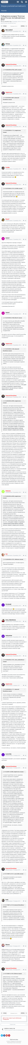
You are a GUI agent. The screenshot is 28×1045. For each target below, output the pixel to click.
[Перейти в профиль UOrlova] (3, 44)
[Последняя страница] (26, 26)
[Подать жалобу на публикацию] (23, 31)
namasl (7, 238)
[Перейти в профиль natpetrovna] (3, 93)
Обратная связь (14, 1039)
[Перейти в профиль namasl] (3, 238)
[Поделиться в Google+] (7, 1035)
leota (7, 899)
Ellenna (8, 944)
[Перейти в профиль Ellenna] (3, 945)
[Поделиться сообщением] (25, 31)
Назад (4, 1013)
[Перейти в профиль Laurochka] (3, 754)
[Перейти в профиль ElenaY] (3, 219)
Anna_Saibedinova (11, 620)
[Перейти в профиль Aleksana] (3, 491)
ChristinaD (8, 604)
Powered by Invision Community (14, 1042)
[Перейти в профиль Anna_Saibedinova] (3, 620)
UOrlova (8, 44)
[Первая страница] (1, 26)
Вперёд (22, 1013)
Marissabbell (9, 30)
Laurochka (8, 754)
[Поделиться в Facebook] (4, 1035)
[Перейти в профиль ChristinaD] (3, 604)
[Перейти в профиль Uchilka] (3, 168)
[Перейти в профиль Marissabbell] (3, 30)
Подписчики (12, 1024)
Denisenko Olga (8, 21)
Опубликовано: (13, 31)
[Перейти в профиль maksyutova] (3, 636)
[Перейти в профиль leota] (3, 900)
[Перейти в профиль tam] (3, 554)
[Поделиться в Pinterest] (9, 1035)
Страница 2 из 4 (14, 26)
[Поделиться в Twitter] (2, 1035)
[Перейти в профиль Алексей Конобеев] (3, 65)
